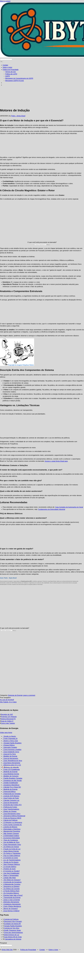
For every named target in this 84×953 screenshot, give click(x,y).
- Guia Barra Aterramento (11, 763)
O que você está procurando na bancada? (42, 242)
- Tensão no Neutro (9, 736)
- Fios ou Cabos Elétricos (11, 855)
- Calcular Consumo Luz (11, 800)
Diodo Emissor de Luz (11, 935)
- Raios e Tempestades (11, 875)
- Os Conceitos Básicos (11, 893)
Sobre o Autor (7, 67)
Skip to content (5, 1)
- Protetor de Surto (9, 869)
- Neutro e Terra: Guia (10, 741)
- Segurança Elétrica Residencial (14, 816)
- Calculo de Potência (10, 820)
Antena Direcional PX (8, 719)
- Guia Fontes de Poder (11, 798)
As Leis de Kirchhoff (7, 700)
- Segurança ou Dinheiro (11, 886)
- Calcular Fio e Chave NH (12, 787)
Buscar (48, 244)
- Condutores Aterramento (12, 904)
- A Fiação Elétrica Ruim (11, 891)
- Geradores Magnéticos (11, 785)
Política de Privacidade (10, 69)
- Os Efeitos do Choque (11, 847)
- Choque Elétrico (9, 745)
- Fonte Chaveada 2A (10, 738)
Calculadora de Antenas (13, 939)
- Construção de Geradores (12, 882)
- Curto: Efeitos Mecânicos (12, 906)
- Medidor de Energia (10, 756)
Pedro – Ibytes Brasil (10, 578)
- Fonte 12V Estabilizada (11, 769)
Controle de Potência (11, 919)
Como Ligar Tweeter (8, 723)
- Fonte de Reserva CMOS (12, 818)
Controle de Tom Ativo (11, 928)
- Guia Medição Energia (11, 774)
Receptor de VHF (7, 714)
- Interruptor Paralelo (10, 747)
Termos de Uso (10, 72)
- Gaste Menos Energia (11, 851)
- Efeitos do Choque (9, 811)
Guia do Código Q (7, 721)
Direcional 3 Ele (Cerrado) (13, 921)
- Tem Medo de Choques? (12, 880)
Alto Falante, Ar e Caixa (8, 702)
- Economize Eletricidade (11, 838)
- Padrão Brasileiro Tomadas (12, 778)
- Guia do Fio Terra (9, 754)
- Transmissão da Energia (11, 897)
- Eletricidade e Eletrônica (11, 829)
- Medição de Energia (10, 771)
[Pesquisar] (1, 947)
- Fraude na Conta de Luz (11, 849)
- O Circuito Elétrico (9, 866)
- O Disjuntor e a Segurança (12, 822)
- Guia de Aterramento (10, 758)
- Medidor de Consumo (10, 776)
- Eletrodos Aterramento (11, 902)
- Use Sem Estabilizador (11, 873)
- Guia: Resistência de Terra (12, 760)
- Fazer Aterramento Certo (12, 844)
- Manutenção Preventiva (11, 831)
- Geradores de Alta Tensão (12, 780)
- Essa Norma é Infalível (11, 911)
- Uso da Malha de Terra (11, 842)
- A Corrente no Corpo (10, 858)
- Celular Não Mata (9, 878)
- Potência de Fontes (10, 807)
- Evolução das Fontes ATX (12, 805)
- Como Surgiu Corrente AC (12, 825)
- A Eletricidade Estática (11, 836)
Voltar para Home (6, 732)
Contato (5, 65)
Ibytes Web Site (7, 950)
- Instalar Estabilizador (10, 783)
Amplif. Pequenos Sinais (12, 930)
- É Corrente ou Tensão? (11, 871)
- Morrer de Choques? (10, 908)
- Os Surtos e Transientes (11, 853)
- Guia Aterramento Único (11, 813)
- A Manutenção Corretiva (11, 884)
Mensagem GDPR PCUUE (14, 80)
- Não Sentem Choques (11, 833)
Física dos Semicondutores (13, 932)
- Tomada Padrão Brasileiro (12, 743)
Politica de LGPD (11, 74)
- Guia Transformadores (11, 809)
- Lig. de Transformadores (12, 860)
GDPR (7, 76)
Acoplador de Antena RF (12, 924)
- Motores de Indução (11, 767)
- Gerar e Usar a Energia (11, 900)
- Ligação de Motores (10, 827)
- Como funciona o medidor (12, 749)
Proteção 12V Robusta (9, 716)
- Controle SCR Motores (11, 796)
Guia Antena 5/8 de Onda (13, 937)
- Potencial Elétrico (9, 791)
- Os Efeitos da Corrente (11, 889)
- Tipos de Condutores (10, 840)
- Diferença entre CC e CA (12, 765)
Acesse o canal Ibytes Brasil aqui (56, 461)
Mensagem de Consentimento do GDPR (19, 78)
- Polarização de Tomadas (12, 794)
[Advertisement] (42, 97)
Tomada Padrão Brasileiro (13, 926)
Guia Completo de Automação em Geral (69, 507)
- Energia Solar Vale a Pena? (13, 895)
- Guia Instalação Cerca (11, 752)
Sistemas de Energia (15, 695)
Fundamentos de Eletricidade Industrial (51, 509)
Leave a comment (29, 695)
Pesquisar (3, 943)
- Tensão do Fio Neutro (11, 862)
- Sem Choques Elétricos (11, 864)
